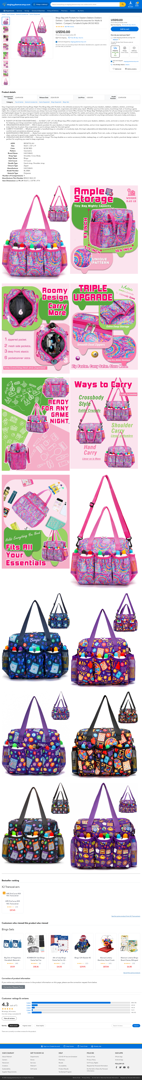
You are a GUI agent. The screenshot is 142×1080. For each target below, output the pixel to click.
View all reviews (9, 1018)
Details (127, 64)
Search (136, 1026)
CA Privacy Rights (92, 1063)
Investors (5, 1066)
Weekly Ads (97, 1046)
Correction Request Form (13, 987)
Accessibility (63, 1066)
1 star (29, 1012)
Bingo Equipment (56, 102)
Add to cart (124, 29)
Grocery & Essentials (38, 11)
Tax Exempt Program (65, 1072)
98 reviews (70, 26)
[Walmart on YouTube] (124, 1067)
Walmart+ (33, 1066)
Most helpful (40, 1026)
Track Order (84, 1046)
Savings (27, 11)
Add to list (118, 69)
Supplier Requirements (9, 1072)
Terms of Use (91, 1057)
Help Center (70, 1046)
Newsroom (5, 1063)
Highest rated (27, 1026)
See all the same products (131, 973)
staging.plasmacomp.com (78, 42)
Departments (10, 11)
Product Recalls (63, 1069)
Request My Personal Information (97, 1066)
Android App (119, 1060)
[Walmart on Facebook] (116, 1067)
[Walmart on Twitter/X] (120, 1067)
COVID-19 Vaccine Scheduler (68, 1057)
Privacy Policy (91, 1060)
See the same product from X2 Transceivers (125, 916)
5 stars (29, 1003)
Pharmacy (64, 11)
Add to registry (132, 69)
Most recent (13, 1026)
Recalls (61, 1063)
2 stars (29, 1010)
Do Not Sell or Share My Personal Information (105, 1077)
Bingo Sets (66, 102)
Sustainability (6, 1069)
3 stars (29, 1007)
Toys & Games (11, 14)
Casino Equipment (35, 14)
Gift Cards (33, 1069)
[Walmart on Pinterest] (128, 1067)
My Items (81, 11)
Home (3, 14)
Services (19, 11)
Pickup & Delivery (53, 11)
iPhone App (118, 1057)
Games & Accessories (22, 14)
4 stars (29, 1005)
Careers (72, 11)
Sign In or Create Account (52, 1046)
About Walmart (7, 1057)
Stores (32, 1060)
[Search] (123, 4)
